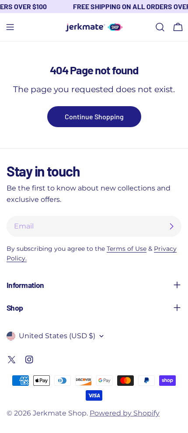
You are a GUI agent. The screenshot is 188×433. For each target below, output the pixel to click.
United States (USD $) (57, 336)
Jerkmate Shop (60, 413)
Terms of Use (126, 249)
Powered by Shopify (125, 413)
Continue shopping (94, 116)
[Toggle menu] (10, 27)
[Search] (160, 27)
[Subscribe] (171, 226)
